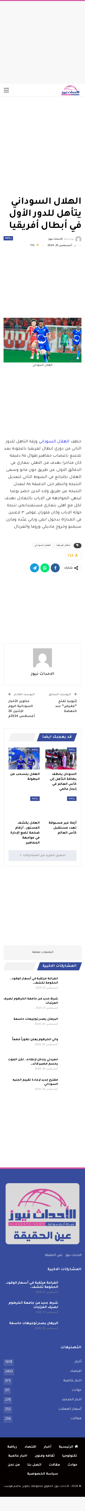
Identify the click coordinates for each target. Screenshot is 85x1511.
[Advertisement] (42, 41)
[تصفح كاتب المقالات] (42, 657)
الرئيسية (66, 1447)
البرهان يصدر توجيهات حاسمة (35, 1019)
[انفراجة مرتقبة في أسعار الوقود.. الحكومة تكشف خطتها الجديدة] (71, 984)
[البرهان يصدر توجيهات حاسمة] (71, 1024)
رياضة (8, 238)
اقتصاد (75, 1371)
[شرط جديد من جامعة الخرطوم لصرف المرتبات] (71, 1004)
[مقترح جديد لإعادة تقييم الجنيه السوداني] (71, 1085)
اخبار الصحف (71, 1400)
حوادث (76, 1390)
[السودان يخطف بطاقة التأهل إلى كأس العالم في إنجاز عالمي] (60, 758)
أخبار (78, 1362)
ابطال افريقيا (63, 545)
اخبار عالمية (72, 1381)
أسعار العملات (69, 1409)
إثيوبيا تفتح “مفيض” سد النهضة (66, 706)
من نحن (14, 1465)
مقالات (75, 1419)
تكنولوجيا (69, 1456)
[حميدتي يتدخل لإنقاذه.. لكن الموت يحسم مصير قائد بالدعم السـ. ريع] (71, 1065)
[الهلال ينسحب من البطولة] (24, 758)
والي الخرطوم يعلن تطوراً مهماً (35, 1039)
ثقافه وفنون (45, 1456)
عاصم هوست (12, 1486)
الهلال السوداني (54, 442)
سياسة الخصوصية (42, 1474)
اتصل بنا (34, 1465)
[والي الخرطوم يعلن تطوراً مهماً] (71, 1045)
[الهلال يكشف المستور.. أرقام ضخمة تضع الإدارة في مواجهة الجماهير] (24, 807)
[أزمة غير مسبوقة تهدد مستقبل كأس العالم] (60, 807)
